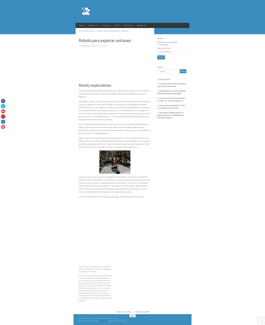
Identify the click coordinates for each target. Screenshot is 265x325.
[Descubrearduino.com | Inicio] (86, 11)
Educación (106, 25)
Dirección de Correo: (164, 48)
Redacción (85, 46)
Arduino (81, 25)
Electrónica (128, 25)
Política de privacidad (142, 312)
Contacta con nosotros (123, 312)
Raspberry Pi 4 (93, 25)
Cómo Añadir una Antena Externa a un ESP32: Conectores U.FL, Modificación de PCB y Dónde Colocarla (170, 115)
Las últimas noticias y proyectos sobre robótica (99, 31)
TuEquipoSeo (103, 321)
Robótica (117, 25)
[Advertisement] (148, 7)
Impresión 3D (141, 25)
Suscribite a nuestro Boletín (168, 42)
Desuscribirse (163, 45)
